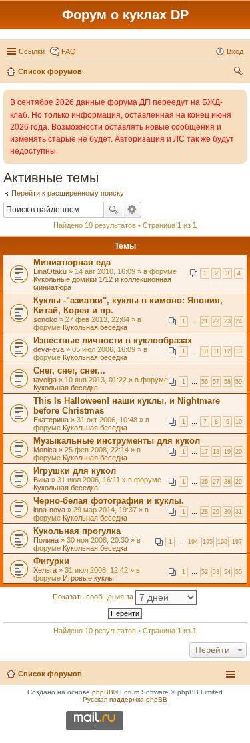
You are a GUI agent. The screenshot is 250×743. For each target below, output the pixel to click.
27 (216, 481)
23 (227, 321)
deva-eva (48, 349)
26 (204, 481)
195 (208, 542)
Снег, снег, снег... (69, 370)
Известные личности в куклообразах (112, 340)
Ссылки (32, 51)
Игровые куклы (88, 578)
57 (216, 381)
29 (238, 481)
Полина (46, 540)
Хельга (45, 570)
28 (227, 481)
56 (204, 381)
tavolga (45, 380)
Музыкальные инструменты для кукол (116, 441)
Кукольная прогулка (77, 531)
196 (222, 542)
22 (216, 321)
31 (238, 511)
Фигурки (51, 561)
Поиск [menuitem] (239, 72)
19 (227, 451)
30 (227, 511)
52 (204, 572)
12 (227, 351)
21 (204, 321)
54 (227, 572)
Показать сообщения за (94, 597)
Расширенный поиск (132, 210)
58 (227, 381)
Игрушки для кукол (74, 471)
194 (193, 542)
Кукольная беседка (95, 327)
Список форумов (50, 674)
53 (216, 572)
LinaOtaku (50, 271)
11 (216, 351)
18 (216, 451)
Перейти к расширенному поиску (67, 193)
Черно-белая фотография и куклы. (108, 501)
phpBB (102, 692)
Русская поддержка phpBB (125, 699)
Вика (41, 480)
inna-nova (49, 510)
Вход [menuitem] (235, 51)
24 (238, 321)
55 (238, 572)
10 (204, 351)
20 (238, 451)
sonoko (45, 319)
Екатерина (51, 420)
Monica (45, 450)
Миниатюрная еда (72, 262)
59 (238, 381)
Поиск (113, 210)
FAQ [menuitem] (68, 51)
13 (238, 351)
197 (237, 542)
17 (204, 451)
